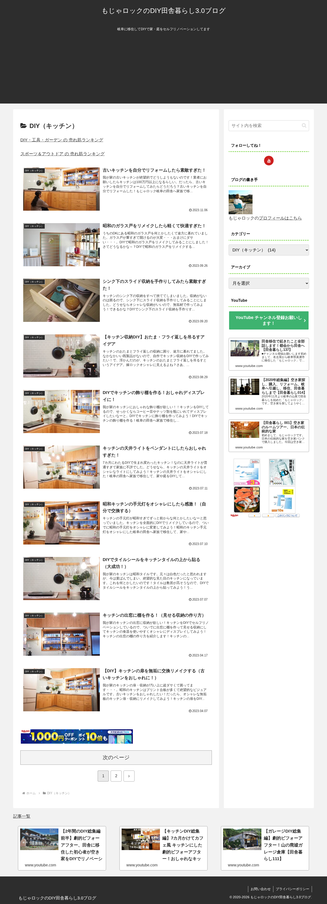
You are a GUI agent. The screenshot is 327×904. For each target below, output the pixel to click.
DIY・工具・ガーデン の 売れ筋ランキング (61, 140)
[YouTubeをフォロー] (269, 160)
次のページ (116, 757)
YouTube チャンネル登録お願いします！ (269, 320)
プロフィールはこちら (280, 218)
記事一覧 (21, 816)
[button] (304, 125)
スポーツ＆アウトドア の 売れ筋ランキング (62, 153)
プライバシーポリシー (292, 889)
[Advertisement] (163, 70)
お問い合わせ (261, 889)
